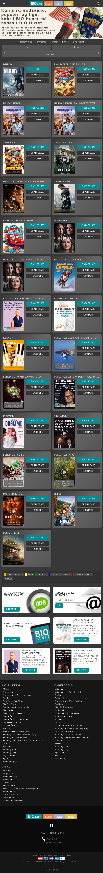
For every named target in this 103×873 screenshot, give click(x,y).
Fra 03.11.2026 (37, 459)
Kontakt (65, 42)
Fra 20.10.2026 (37, 381)
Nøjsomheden (9, 692)
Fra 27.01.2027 (88, 498)
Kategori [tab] (75, 47)
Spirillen (6, 698)
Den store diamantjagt (64, 731)
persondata (58, 855)
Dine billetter (78, 42)
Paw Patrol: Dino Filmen (13, 701)
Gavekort (54, 42)
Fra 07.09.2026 (88, 147)
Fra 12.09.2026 (37, 186)
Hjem (5, 758)
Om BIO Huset (9, 795)
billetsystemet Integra (56, 861)
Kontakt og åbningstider (13, 801)
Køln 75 (6, 728)
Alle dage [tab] (50, 53)
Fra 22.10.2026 (88, 381)
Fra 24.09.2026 (88, 225)
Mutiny (6, 689)
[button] (6, 33)
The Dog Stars (9, 704)
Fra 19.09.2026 (37, 225)
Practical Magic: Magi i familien (16, 707)
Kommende (41, 42)
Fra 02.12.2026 (37, 498)
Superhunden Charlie (12, 722)
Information (8, 792)
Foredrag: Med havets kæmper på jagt (20, 734)
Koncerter (7, 779)
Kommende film (10, 776)
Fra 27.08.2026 (37, 108)
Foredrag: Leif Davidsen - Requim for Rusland (23, 740)
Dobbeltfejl (8, 716)
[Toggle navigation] (98, 4)
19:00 (38, 69)
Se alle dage (37, 75)
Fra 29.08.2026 (88, 69)
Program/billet (25, 42)
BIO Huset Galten (40, 3)
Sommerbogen (10, 761)
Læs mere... (11, 609)
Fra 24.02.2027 (37, 537)
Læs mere (38, 80)
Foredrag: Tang (9, 752)
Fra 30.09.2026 (37, 303)
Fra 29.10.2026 (88, 420)
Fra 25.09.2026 (37, 264)
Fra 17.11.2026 (88, 459)
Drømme (7, 743)
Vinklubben (8, 746)
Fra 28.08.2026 (88, 108)
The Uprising (8, 710)
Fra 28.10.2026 (37, 420)
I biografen (8, 785)
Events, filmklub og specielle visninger (20, 788)
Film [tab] (26, 47)
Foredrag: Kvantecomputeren (16, 737)
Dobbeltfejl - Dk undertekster (15, 719)
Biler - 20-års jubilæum (12, 713)
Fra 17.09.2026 (88, 186)
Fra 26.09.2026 (88, 264)
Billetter (81, 639)
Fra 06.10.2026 (88, 342)
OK (59, 605)
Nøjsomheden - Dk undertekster (17, 695)
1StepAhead (74, 861)
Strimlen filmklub (10, 725)
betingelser (48, 855)
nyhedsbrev (37, 855)
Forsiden (7, 770)
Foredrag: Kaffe (10, 749)
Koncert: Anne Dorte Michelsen (16, 731)
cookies (67, 855)
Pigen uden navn (10, 755)
